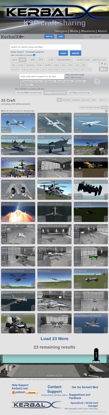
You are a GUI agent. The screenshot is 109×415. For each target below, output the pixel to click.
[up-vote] (33, 128)
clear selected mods (74, 75)
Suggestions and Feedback (79, 396)
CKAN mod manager (91, 404)
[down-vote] (33, 131)
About (102, 31)
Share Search (17, 52)
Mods (74, 31)
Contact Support (54, 389)
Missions (88, 31)
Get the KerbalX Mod (85, 387)
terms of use (47, 395)
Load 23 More (54, 338)
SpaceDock (77, 403)
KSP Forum (83, 409)
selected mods (28, 111)
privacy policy (60, 395)
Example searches (35, 52)
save (67, 77)
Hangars (60, 31)
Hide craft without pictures (22, 55)
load (72, 77)
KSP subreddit (71, 409)
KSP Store (93, 409)
